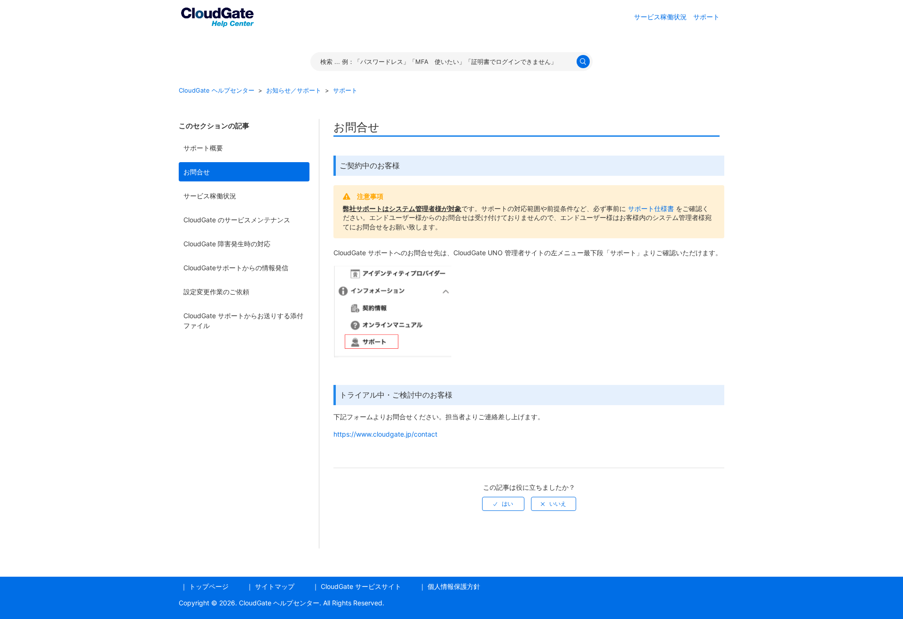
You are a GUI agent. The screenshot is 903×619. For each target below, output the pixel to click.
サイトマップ (274, 586)
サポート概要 (203, 148)
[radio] (503, 504)
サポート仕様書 (651, 208)
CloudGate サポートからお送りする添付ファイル (243, 320)
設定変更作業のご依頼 (216, 292)
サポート (706, 17)
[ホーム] (217, 16)
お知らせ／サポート (293, 90)
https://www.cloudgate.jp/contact (385, 434)
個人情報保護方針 (454, 586)
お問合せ (196, 172)
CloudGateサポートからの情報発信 (235, 268)
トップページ (209, 586)
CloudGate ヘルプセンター (216, 90)
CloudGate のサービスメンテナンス (236, 220)
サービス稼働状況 (209, 196)
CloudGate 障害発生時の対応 (226, 244)
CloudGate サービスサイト (361, 586)
